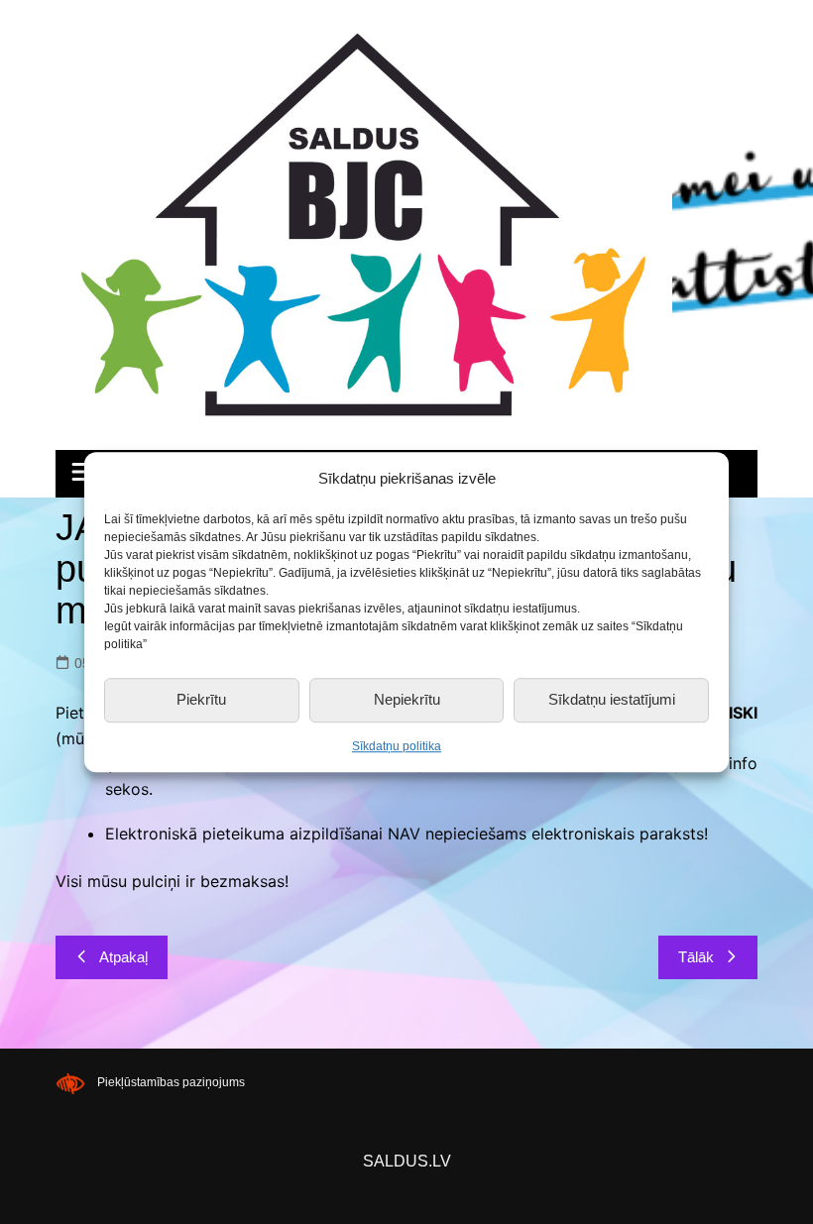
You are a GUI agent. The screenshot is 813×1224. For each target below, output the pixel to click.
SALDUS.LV (407, 1161)
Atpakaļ (123, 956)
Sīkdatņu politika (396, 746)
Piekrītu (201, 699)
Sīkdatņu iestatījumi (611, 699)
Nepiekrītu (407, 699)
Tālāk (696, 956)
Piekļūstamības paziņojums (171, 1083)
